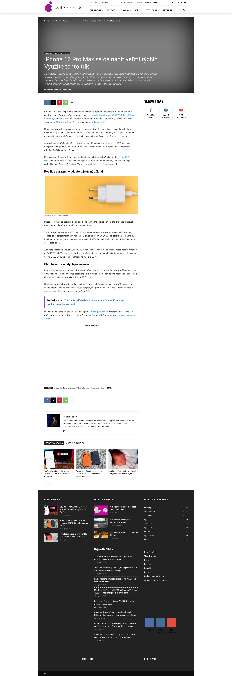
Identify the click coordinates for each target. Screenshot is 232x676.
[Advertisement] (91, 355)
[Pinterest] (59, 102)
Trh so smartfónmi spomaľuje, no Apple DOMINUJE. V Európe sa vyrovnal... (74, 523)
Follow (166, 109)
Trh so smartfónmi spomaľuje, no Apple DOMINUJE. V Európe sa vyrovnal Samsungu (89, 473)
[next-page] (50, 481)
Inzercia (147, 564)
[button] (184, 10)
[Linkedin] (65, 430)
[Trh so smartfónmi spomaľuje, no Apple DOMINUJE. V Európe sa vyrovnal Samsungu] (91, 459)
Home (46, 21)
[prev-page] (46, 481)
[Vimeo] (181, 2)
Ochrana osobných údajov (155, 580)
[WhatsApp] (65, 102)
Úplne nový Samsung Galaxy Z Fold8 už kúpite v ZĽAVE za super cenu (114, 602)
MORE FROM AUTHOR (75, 443)
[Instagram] (175, 2)
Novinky (66, 53)
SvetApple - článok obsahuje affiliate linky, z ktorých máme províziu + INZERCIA (83, 388)
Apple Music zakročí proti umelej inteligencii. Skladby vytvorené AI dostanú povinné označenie (115, 613)
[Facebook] (172, 2)
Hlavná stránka (150, 552)
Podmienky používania (154, 576)
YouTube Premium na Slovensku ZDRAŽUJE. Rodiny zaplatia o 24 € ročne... (74, 509)
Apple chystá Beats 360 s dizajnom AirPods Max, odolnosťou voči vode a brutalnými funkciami (114, 635)
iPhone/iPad (67, 21)
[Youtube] (184, 2)
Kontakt (147, 568)
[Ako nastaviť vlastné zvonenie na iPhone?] (101, 534)
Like (150, 109)
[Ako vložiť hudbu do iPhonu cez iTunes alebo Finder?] (101, 510)
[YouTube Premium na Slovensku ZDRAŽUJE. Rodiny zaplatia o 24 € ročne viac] (59, 459)
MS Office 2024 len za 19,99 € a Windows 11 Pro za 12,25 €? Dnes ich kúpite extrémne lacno (115, 591)
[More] (72, 102)
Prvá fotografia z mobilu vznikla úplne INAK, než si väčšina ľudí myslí (115, 580)
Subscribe (181, 109)
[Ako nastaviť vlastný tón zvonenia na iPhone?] (101, 523)
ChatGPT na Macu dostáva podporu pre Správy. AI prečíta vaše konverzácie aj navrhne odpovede (115, 624)
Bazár (146, 560)
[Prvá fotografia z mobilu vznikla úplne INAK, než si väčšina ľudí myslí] (123, 459)
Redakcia (148, 572)
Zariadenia (56, 21)
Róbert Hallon (52, 89)
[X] (178, 2)
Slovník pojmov (150, 556)
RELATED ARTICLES (54, 443)
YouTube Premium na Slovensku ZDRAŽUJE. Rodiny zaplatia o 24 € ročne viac (57, 473)
